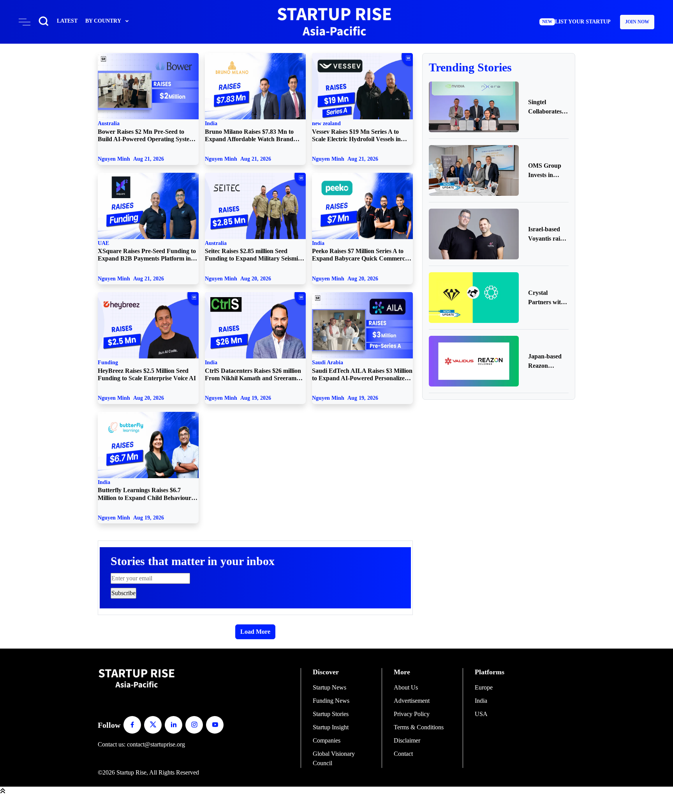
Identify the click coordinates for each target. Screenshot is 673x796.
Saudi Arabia (362, 370)
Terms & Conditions (419, 727)
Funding (147, 370)
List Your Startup (576, 22)
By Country (103, 21)
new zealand (356, 131)
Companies (326, 740)
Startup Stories (331, 714)
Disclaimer (407, 740)
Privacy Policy (412, 714)
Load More (255, 631)
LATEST (67, 21)
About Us (406, 687)
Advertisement (412, 700)
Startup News (329, 687)
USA (481, 714)
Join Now (637, 22)
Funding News (331, 700)
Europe (484, 687)
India (249, 131)
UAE (147, 251)
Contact (403, 753)
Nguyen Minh (131, 159)
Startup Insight (331, 727)
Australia (146, 131)
